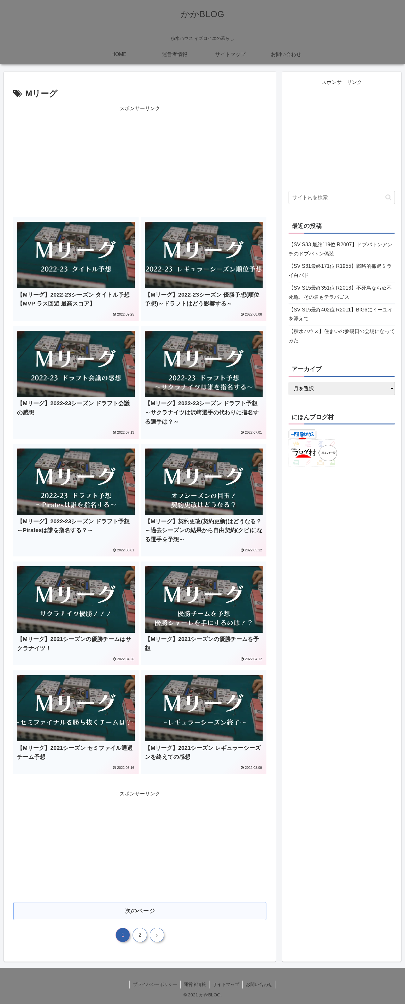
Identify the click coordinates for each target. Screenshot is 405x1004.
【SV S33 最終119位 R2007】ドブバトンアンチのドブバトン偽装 (340, 249)
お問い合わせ (259, 984)
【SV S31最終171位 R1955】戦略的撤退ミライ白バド (340, 270)
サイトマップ (226, 984)
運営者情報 (195, 984)
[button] (388, 197)
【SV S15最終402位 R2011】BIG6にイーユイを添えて (341, 314)
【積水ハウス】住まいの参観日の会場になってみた (342, 336)
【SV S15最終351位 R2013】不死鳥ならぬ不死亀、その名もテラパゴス (340, 292)
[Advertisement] (139, 157)
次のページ (140, 910)
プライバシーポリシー (155, 984)
